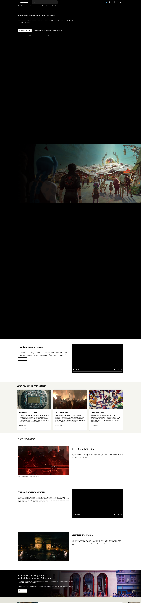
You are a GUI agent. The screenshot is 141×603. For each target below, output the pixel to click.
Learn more (23, 425)
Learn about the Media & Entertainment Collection (48, 30)
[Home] (23, 2)
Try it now (22, 359)
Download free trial (24, 30)
